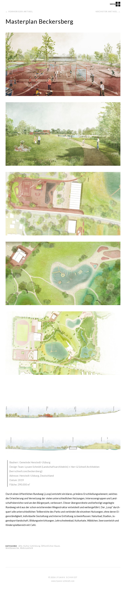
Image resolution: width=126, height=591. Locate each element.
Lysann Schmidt (67, 577)
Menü (113, 4)
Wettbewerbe (12, 548)
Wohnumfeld (26, 548)
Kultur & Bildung (31, 546)
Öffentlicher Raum (50, 546)
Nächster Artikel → (108, 11)
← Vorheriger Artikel (19, 11)
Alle (20, 546)
